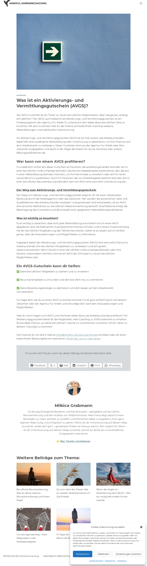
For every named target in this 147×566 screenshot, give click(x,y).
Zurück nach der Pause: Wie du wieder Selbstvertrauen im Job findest (73, 493)
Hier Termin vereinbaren (75, 441)
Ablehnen (103, 554)
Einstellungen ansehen (128, 554)
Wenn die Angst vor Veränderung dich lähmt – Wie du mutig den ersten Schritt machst (113, 495)
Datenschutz (110, 561)
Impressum (121, 561)
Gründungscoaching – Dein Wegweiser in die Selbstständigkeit (32, 538)
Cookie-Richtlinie (96, 561)
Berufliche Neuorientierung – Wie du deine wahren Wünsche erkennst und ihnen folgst (33, 495)
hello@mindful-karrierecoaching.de (76, 335)
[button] (141, 527)
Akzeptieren (82, 554)
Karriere (21, 95)
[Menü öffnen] (141, 3)
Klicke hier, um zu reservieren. (83, 338)
